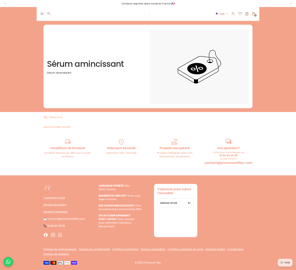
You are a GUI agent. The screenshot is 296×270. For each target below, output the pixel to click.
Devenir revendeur (55, 204)
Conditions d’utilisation (125, 249)
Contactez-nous (54, 197)
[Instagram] (53, 235)
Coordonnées (235, 249)
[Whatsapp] (60, 235)
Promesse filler (152, 262)
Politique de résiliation (56, 254)
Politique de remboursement (60, 249)
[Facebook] (46, 235)
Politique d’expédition (153, 249)
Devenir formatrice (55, 212)
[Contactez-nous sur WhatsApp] (8, 262)
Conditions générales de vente (186, 249)
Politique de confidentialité (94, 249)
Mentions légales (215, 249)
